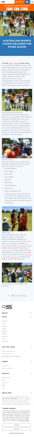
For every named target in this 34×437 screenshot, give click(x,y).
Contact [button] (5, 373)
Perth (3, 323)
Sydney (4, 328)
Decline (16, 429)
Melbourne (5, 321)
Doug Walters (22, 246)
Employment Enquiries (8, 351)
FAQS (3, 380)
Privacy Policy (25, 420)
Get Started (19, 2)
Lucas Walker (6, 250)
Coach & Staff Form (7, 354)
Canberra (4, 326)
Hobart (4, 338)
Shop (3, 387)
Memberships (5, 377)
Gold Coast (5, 341)
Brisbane (4, 331)
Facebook (28, 254)
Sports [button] (5, 313)
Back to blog (18, 295)
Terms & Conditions (7, 368)
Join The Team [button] (8, 347)
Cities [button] (4, 317)
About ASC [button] (7, 393)
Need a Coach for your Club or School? (11, 356)
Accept (16, 425)
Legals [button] (5, 361)
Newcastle (5, 336)
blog (26, 252)
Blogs (3, 385)
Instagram (14, 257)
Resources (5, 382)
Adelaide (4, 333)
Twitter (4, 257)
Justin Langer (14, 63)
